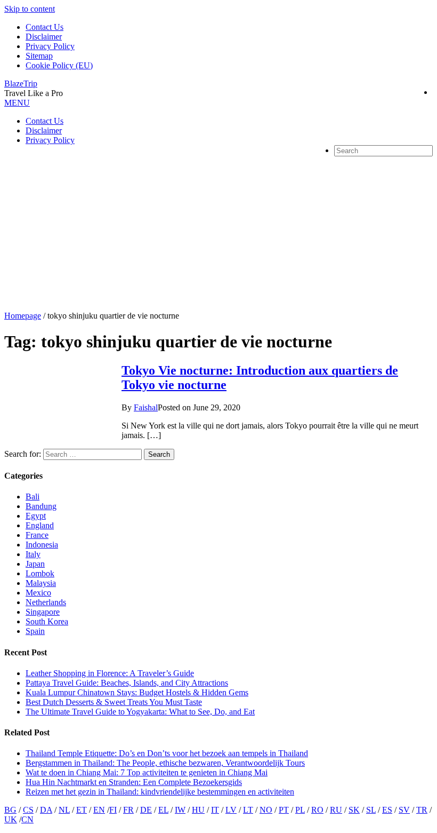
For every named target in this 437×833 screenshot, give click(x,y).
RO (317, 809)
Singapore (43, 611)
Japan (35, 563)
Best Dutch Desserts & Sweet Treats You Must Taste (114, 702)
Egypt (36, 515)
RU (336, 809)
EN (99, 809)
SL (371, 809)
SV (404, 809)
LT (248, 809)
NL (64, 809)
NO (266, 809)
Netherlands (46, 602)
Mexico (38, 592)
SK (354, 809)
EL (163, 809)
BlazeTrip (20, 83)
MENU (17, 102)
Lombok (40, 573)
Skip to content (29, 8)
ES (387, 809)
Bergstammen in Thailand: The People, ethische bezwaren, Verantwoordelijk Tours (165, 762)
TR (421, 809)
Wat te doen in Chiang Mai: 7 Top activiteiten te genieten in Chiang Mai (147, 772)
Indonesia (42, 544)
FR (128, 809)
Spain (35, 631)
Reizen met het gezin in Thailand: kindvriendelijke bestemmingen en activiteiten (160, 791)
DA (46, 809)
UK (10, 819)
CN (27, 819)
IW (180, 809)
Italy (33, 554)
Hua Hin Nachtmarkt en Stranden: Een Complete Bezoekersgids (134, 782)
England (40, 525)
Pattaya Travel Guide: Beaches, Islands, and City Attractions (127, 682)
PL (300, 809)
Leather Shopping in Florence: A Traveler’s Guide (110, 673)
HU (198, 809)
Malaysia (41, 583)
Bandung (41, 506)
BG (10, 809)
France (37, 535)
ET (81, 809)
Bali (32, 496)
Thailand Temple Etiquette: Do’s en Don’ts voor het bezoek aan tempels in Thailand (167, 753)
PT (284, 809)
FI (113, 809)
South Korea (47, 621)
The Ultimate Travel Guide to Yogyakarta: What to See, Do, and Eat (140, 711)
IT (215, 809)
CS (28, 809)
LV (231, 809)
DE (146, 809)
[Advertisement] (218, 231)
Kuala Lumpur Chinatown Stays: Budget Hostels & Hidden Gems (137, 692)
